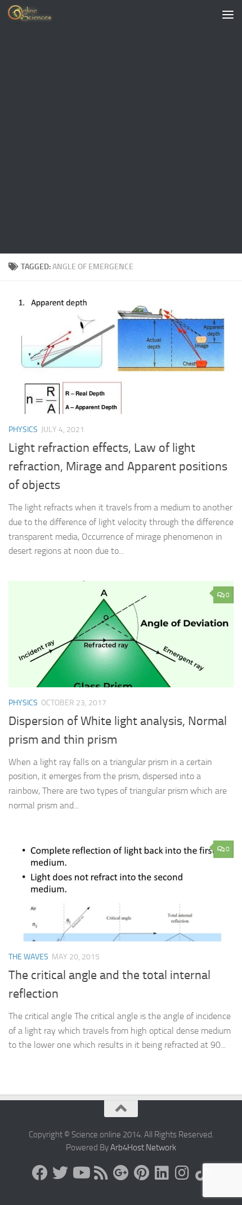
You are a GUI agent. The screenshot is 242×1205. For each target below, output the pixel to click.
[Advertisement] (121, 127)
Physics (23, 429)
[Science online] (40, 1173)
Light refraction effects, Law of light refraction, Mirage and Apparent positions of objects (117, 466)
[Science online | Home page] (39, 14)
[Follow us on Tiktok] (202, 1173)
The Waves (28, 957)
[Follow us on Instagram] (182, 1173)
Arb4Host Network (143, 1147)
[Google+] (121, 1173)
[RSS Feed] (101, 1173)
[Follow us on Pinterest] (141, 1173)
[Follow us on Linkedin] (161, 1173)
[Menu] (228, 14)
